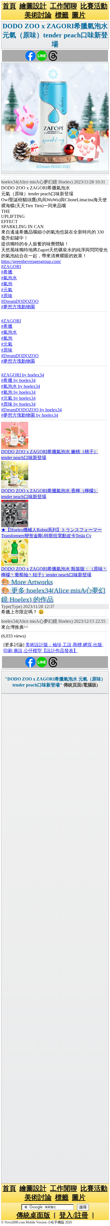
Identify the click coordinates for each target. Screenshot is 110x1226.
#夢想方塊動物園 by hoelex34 (29, 415)
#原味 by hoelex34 (18, 404)
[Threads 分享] (53, 55)
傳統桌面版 (33, 1215)
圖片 (78, 15)
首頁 (9, 6)
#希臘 (6, 271)
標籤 (62, 15)
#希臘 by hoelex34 (18, 380)
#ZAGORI (11, 266)
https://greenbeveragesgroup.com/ (31, 261)
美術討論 (38, 15)
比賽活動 (93, 6)
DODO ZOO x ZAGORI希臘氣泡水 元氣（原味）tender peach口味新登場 (55, 35)
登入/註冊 (73, 1215)
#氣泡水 (9, 277)
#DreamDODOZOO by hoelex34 (31, 409)
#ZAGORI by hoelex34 (22, 375)
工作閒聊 (63, 6)
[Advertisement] (55, 938)
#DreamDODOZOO (20, 301)
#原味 (6, 295)
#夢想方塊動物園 (18, 306)
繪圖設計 (33, 6)
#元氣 (6, 289)
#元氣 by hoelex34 (18, 398)
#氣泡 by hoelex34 (18, 392)
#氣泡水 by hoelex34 (20, 386)
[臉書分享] (30, 55)
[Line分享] (42, 55)
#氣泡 (6, 283)
